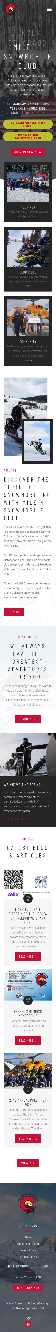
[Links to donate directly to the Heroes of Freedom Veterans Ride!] (28, 884)
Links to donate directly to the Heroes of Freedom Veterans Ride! (28, 916)
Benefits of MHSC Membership (28, 1013)
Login (28, 1318)
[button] (49, 9)
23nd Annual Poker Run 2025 (28, 1102)
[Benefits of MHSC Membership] (28, 984)
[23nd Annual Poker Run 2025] (28, 1071)
